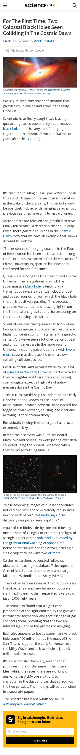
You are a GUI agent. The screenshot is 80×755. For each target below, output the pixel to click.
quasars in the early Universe (29, 372)
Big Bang (33, 138)
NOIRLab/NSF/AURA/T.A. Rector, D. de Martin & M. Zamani (33, 498)
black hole (33, 286)
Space (7, 41)
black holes (11, 128)
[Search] (74, 5)
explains (19, 258)
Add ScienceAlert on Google (27, 50)
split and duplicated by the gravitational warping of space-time (38, 540)
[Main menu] (6, 5)
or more (54, 553)
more (7, 354)
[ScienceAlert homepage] (40, 5)
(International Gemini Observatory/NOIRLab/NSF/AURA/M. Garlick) (36, 91)
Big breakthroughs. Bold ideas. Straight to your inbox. (40, 719)
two (69, 349)
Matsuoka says (45, 515)
